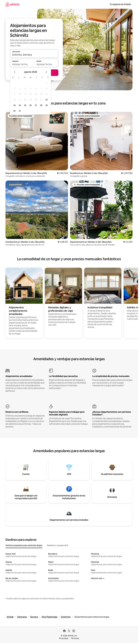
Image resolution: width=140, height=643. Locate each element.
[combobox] (34, 54)
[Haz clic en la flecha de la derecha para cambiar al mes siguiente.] (46, 72)
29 (46, 105)
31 (20, 111)
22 (46, 99)
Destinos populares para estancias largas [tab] (23, 545)
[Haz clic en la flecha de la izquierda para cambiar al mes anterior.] (15, 72)
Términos (75, 638)
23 (14, 105)
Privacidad (63, 638)
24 (20, 105)
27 (36, 105)
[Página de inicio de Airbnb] (12, 4)
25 (25, 105)
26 (30, 105)
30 (14, 111)
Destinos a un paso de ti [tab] (57, 545)
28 (41, 105)
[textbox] (22, 64)
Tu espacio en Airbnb (120, 4)
